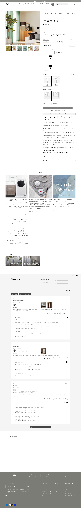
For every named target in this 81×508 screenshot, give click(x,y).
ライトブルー (55, 34)
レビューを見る (56, 28)
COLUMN (41, 4)
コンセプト (56, 491)
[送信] (28, 486)
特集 (54, 488)
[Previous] (7, 28)
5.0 (50, 279)
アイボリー (62, 34)
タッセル (44, 495)
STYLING (27, 4)
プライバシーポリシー (69, 493)
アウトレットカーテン (46, 493)
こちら (65, 210)
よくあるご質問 (68, 488)
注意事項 (45, 160)
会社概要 (66, 491)
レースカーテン (45, 488)
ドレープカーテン (45, 486)
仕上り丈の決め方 (72, 63)
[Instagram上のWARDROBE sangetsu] (6, 495)
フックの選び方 (73, 74)
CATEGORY (19, 4)
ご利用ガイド (67, 486)
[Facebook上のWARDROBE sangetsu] (8, 495)
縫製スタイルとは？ (72, 39)
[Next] (38, 28)
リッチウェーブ (52, 41)
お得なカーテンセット (46, 491)
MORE (47, 4)
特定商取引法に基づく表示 (70, 495)
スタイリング (56, 486)
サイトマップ (67, 497)
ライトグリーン (47, 34)
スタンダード (46, 41)
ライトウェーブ (59, 41)
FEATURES (33, 4)
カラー (44, 32)
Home (7, 9)
